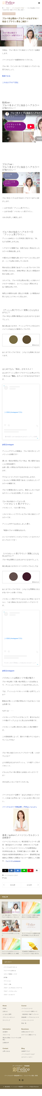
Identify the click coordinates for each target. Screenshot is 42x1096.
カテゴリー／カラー (26, 1057)
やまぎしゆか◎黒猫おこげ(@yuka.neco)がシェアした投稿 (23, 663)
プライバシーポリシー (9, 1017)
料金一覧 (23, 1023)
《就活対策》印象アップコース (30, 1014)
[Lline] (24, 870)
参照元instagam (8, 444)
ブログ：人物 (7, 984)
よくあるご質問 (7, 1014)
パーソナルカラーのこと (10, 967)
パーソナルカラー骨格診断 (12, 807)
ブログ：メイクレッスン (10, 991)
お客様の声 (6, 1042)
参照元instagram (8, 671)
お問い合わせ (6, 1051)
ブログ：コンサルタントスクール (13, 987)
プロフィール (6, 1034)
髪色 (5, 878)
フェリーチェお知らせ (10, 970)
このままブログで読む (10, 82)
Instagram (22, 1080)
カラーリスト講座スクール (28, 1034)
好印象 (5, 977)
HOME (4, 1008)
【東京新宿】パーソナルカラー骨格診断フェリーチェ (16, 1086)
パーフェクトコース (26, 1008)
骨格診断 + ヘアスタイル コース (30, 1017)
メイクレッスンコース (27, 1020)
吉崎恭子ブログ (25, 1051)
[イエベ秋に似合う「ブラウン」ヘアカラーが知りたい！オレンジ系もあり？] (11, 885)
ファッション (7, 981)
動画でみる (6, 76)
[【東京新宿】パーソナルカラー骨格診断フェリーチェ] (14, 3)
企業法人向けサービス (27, 1032)
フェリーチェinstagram (13, 861)
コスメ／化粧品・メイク (10, 974)
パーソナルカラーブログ (8, 13)
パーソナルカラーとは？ (28, 1054)
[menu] (39, 3)
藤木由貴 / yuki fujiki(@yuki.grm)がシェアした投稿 (21, 436)
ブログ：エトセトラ (9, 994)
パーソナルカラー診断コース (29, 1011)
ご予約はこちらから (29, 807)
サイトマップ (6, 1020)
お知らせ (5, 1011)
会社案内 (5, 1032)
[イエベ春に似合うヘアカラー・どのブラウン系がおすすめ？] (30, 885)
